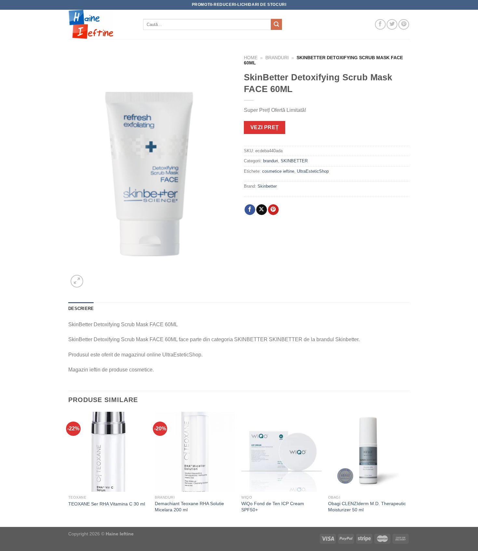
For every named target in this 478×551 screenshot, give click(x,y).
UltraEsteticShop (313, 171)
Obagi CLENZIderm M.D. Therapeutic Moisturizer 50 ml (367, 506)
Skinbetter (267, 186)
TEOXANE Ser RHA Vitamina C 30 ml (106, 503)
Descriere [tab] (81, 308)
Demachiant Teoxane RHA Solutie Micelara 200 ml (189, 506)
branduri (277, 57)
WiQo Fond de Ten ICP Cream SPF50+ (272, 506)
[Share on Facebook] (250, 209)
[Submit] (276, 24)
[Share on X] (261, 209)
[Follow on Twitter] (392, 24)
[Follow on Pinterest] (403, 24)
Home (251, 57)
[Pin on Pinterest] (273, 209)
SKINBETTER (294, 160)
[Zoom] (77, 281)
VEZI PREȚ (264, 127)
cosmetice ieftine (278, 171)
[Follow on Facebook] (380, 24)
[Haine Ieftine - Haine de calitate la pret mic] (100, 24)
